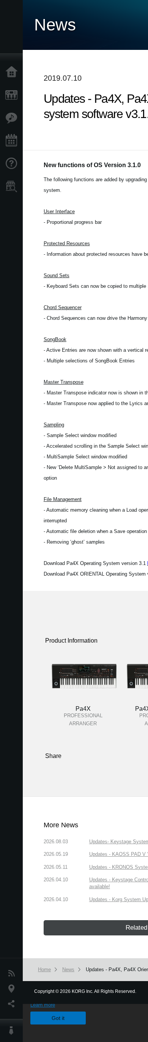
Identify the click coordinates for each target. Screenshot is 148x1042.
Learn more (42, 1005)
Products (13, 95)
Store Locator (13, 186)
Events (13, 140)
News (13, 973)
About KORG (13, 1030)
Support (13, 163)
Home (13, 72)
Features (13, 118)
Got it (58, 1018)
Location (13, 988)
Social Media (13, 1004)
